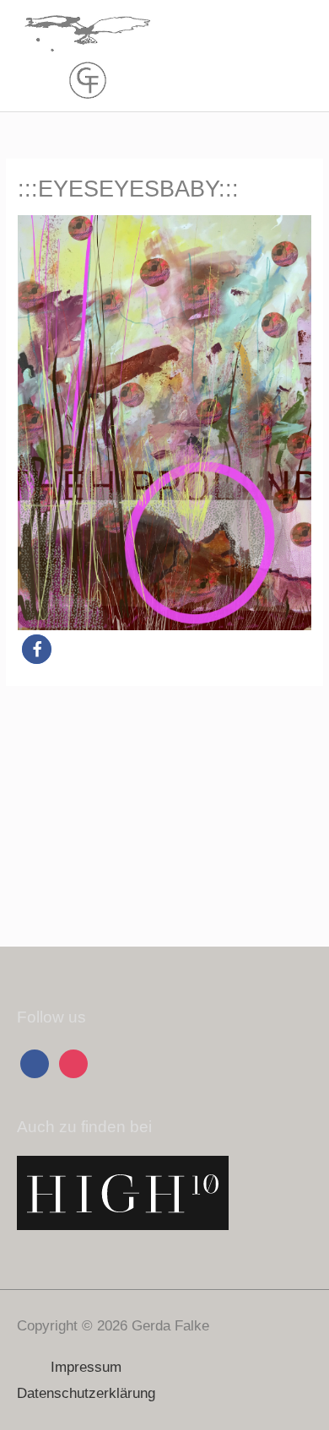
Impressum (86, 1367)
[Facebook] (34, 1062)
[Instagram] (73, 1062)
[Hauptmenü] (295, 56)
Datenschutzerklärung (86, 1393)
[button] (36, 649)
